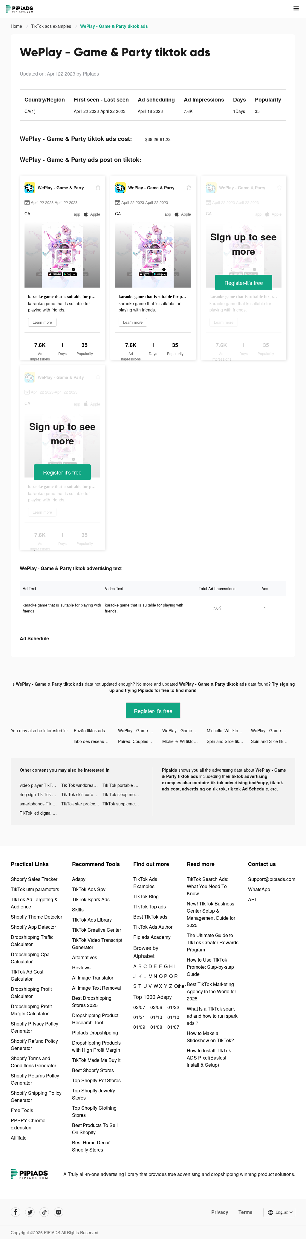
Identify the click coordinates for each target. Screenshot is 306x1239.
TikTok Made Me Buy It (96, 1060)
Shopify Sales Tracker (34, 879)
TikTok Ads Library (92, 919)
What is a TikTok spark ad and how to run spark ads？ (212, 1015)
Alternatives (84, 957)
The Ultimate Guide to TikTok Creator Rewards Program (212, 942)
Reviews (81, 967)
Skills (78, 909)
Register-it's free (243, 282)
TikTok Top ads (149, 906)
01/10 (172, 1017)
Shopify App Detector (33, 926)
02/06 (155, 1007)
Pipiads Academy (152, 937)
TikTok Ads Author (152, 926)
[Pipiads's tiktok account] (44, 1212)
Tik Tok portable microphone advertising (123, 785)
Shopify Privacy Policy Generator (34, 1027)
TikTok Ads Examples (145, 883)
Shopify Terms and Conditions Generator (33, 1062)
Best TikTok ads (150, 916)
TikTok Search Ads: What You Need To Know (207, 886)
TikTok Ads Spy (88, 889)
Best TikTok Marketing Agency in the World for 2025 (211, 991)
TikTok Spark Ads (91, 899)
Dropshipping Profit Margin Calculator (31, 1010)
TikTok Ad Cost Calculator (27, 975)
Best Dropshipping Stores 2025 (91, 1001)
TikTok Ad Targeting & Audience (34, 903)
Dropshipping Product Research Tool (95, 1019)
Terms (245, 1212)
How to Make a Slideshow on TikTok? (210, 1037)
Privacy (219, 1212)
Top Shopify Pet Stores (96, 1080)
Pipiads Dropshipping (95, 1032)
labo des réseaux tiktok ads (96, 741)
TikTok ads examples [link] (51, 26)
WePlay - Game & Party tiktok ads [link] (114, 26)
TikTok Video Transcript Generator (97, 943)
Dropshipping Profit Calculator (31, 992)
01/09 (138, 1026)
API (252, 899)
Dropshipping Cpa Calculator (30, 958)
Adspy (78, 879)
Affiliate (19, 1137)
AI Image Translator (92, 977)
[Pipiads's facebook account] (15, 1212)
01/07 (172, 1026)
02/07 (138, 1007)
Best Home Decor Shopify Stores (91, 1146)
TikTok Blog (146, 896)
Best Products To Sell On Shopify (95, 1129)
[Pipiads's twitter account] (30, 1212)
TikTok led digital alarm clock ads (40, 813)
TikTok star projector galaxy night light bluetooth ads (82, 804)
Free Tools (22, 1110)
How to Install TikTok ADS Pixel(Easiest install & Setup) (209, 1057)
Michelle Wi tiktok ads (227, 730)
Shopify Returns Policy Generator (35, 1079)
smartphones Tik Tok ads (40, 804)
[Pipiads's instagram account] (58, 1212)
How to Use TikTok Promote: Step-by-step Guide (210, 966)
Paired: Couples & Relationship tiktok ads (140, 741)
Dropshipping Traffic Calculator (32, 941)
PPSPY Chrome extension (28, 1124)
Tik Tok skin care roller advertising (82, 794)
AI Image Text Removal (96, 987)
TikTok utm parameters (35, 889)
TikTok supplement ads (123, 804)
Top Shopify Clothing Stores (94, 1111)
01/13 (155, 1017)
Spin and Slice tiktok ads (229, 741)
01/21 (138, 1017)
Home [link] (17, 26)
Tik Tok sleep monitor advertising (123, 794)
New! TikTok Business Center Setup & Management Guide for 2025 (211, 914)
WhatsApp (259, 889)
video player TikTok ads (40, 785)
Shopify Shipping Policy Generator (36, 1096)
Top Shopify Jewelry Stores (93, 1094)
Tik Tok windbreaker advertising (82, 785)
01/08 (155, 1026)
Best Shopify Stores (93, 1070)
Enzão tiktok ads (89, 730)
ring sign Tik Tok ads (39, 794)
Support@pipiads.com (271, 879)
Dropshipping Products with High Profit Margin (96, 1046)
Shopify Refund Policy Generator (34, 1044)
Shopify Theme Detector (36, 916)
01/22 (172, 1007)
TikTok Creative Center (96, 929)
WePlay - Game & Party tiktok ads (140, 730)
